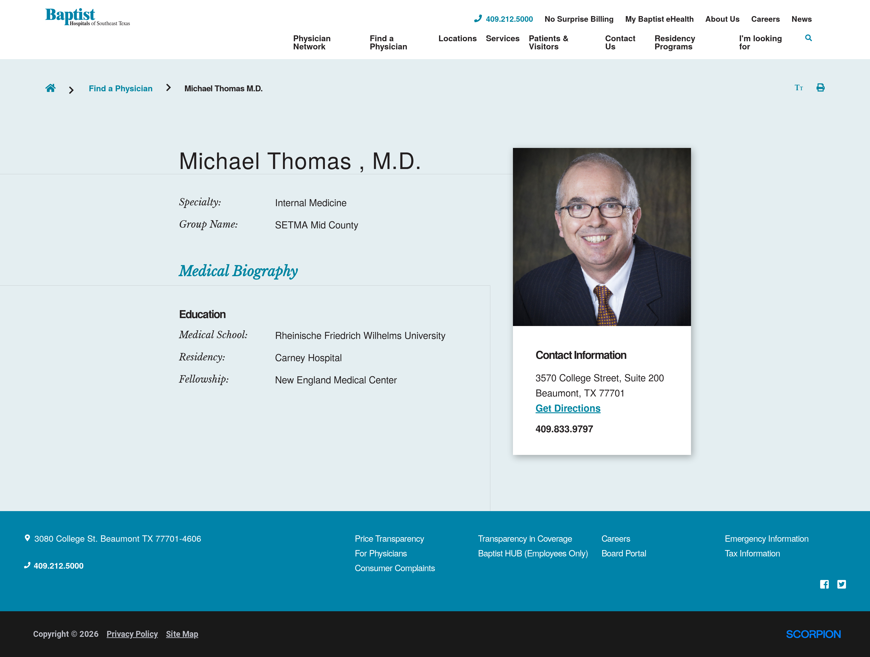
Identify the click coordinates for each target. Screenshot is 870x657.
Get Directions (568, 408)
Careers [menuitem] (765, 18)
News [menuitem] (802, 18)
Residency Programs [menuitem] (675, 42)
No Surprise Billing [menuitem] (579, 18)
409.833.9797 (564, 428)
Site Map (182, 634)
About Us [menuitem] (722, 18)
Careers (616, 538)
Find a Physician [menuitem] (388, 42)
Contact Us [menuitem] (620, 42)
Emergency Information (767, 538)
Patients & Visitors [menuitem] (549, 42)
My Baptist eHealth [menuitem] (659, 18)
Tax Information (752, 552)
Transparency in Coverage (525, 538)
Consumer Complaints (395, 567)
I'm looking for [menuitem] (760, 42)
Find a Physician (121, 88)
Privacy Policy (132, 634)
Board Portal (624, 552)
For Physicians (381, 552)
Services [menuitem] (503, 38)
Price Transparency (389, 538)
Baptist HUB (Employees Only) (533, 552)
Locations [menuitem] (457, 38)
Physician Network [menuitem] (312, 42)
